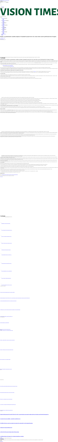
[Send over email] (4, 58)
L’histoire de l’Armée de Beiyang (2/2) (6, 427)
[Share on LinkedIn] (3, 58)
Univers (3, 30)
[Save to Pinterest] (2, 216)
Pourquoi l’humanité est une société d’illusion (4, 322)
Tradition (3, 24)
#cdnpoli (3, 65)
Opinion (3, 33)
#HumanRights (5, 65)
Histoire (3, 23)
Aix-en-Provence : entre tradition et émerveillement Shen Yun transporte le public (8, 404)
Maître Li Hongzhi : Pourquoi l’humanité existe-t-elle (5, 329)
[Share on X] (1, 58)
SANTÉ (2, 27)
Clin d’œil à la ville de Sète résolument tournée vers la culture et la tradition (7, 292)
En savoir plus (1, 441)
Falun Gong (35, 71)
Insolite (3, 25)
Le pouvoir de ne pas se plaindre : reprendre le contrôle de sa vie (6, 316)
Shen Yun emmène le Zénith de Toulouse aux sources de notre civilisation (7, 392)
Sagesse (3, 21)
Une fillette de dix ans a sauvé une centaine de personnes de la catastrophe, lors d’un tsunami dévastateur (10, 309)
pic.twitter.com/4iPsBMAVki (10, 65)
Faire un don (2, 6)
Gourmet (3, 26)
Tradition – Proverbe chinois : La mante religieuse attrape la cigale (6, 330)
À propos (1, 437)
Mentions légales (1, 438)
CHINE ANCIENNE (3, 20)
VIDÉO (2, 34)
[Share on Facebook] (0, 58)
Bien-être (3, 28)
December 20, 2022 (12, 66)
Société (3, 32)
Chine (3, 19)
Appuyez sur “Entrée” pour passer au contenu (4, 0)
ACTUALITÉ (2, 18)
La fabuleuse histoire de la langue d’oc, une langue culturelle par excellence (12, 436)
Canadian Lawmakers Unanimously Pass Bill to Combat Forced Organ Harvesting (10, 174)
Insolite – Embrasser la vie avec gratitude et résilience (5, 359)
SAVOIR (2, 29)
